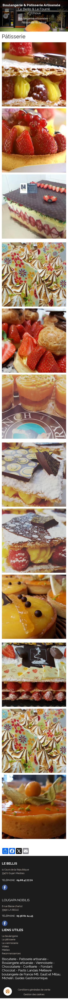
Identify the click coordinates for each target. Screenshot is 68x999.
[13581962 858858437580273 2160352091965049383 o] (34, 674)
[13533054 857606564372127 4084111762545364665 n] (34, 806)
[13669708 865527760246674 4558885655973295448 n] (34, 540)
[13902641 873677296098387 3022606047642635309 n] (34, 406)
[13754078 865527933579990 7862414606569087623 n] (34, 474)
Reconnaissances (11, 953)
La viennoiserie (10, 943)
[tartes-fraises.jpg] (34, 140)
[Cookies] (7, 991)
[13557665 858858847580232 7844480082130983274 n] (34, 340)
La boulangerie (10, 936)
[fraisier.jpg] (34, 206)
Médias (6, 949)
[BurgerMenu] (7, 10)
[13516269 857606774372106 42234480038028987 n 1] (34, 606)
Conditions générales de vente (34, 989)
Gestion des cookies (34, 994)
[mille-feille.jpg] (34, 74)
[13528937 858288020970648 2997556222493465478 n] (34, 274)
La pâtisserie (8, 939)
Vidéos (5, 946)
